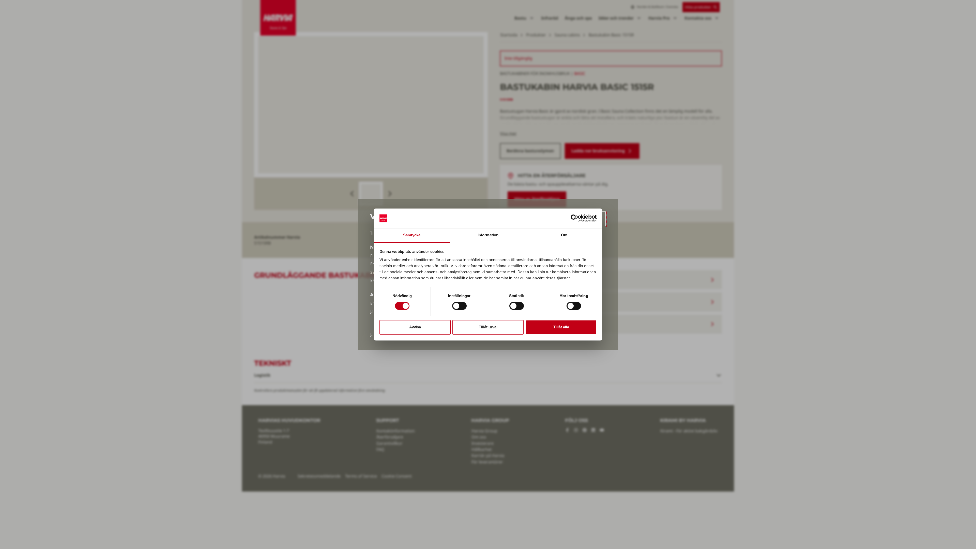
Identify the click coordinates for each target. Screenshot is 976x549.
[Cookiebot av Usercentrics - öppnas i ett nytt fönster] (574, 218)
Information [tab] (488, 235)
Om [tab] (564, 235)
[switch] (459, 306)
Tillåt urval (488, 327)
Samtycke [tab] (412, 235)
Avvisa (415, 327)
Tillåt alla (561, 327)
